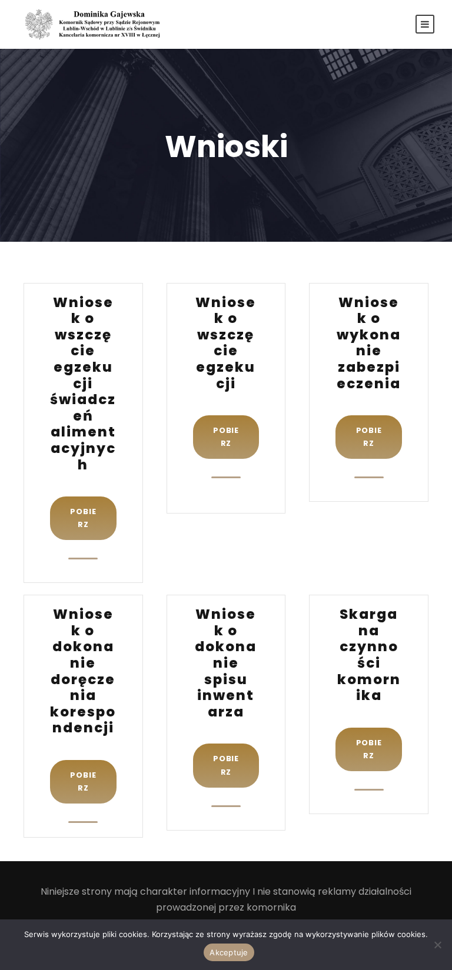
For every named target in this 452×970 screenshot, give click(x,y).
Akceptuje (229, 952)
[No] (437, 945)
